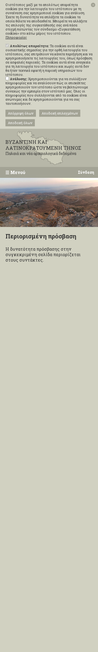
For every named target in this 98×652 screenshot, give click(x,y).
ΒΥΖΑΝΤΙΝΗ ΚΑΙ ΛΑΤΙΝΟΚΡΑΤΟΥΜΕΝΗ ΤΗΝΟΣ (43, 147)
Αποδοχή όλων (20, 123)
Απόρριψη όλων (20, 113)
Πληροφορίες (16, 37)
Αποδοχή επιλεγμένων (60, 113)
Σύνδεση (86, 172)
